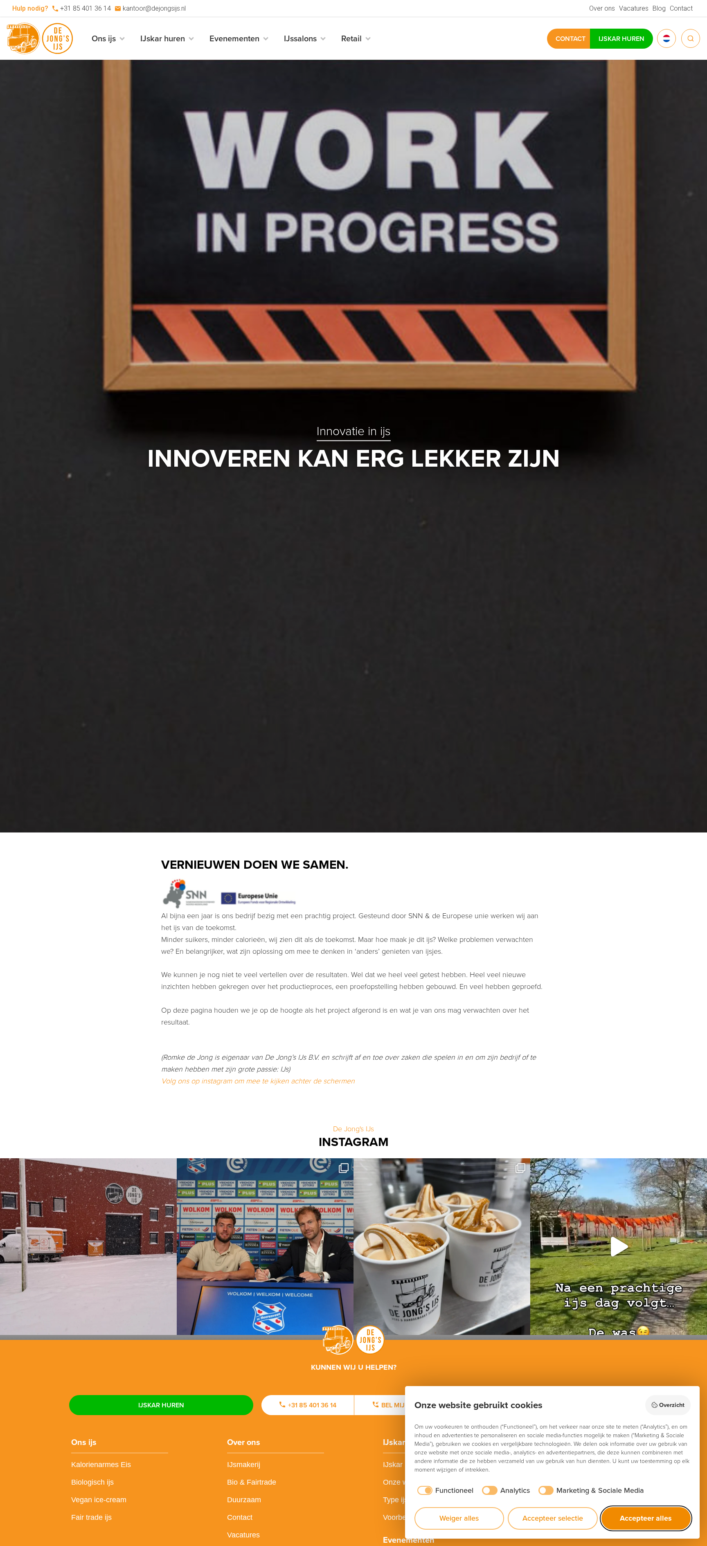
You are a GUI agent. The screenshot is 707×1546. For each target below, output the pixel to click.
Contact (681, 8)
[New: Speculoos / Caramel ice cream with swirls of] (442, 1246)
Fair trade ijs (91, 1517)
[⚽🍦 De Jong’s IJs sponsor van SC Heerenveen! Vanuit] (265, 1246)
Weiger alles (459, 1518)
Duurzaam (244, 1500)
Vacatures (633, 8)
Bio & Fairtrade (251, 1482)
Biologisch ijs (92, 1482)
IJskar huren (621, 38)
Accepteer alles (646, 1518)
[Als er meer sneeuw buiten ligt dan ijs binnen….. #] (88, 1246)
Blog (659, 8)
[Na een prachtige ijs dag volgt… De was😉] (618, 1246)
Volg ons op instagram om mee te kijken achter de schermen (258, 1081)
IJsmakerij (243, 1465)
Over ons (602, 8)
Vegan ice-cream (98, 1500)
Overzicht (671, 1404)
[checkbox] (444, 1490)
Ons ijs (84, 1442)
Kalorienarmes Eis (101, 1465)
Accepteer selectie (552, 1518)
